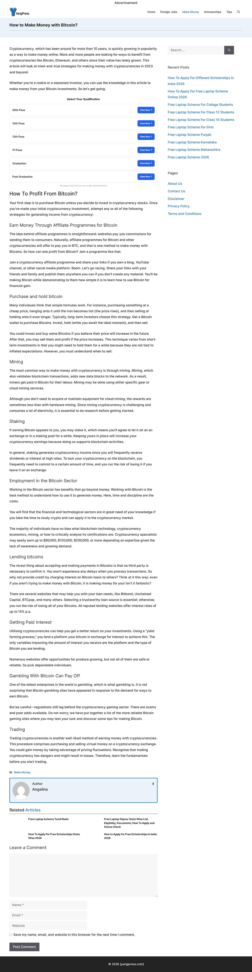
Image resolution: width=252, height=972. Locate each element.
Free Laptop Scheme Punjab (189, 135)
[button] (239, 12)
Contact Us (176, 191)
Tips (229, 12)
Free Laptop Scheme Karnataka (192, 142)
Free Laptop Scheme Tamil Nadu (48, 819)
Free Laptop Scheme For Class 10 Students (201, 120)
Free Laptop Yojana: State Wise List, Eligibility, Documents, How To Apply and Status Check (129, 822)
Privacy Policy (179, 206)
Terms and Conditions (184, 214)
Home (151, 12)
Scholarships (212, 12)
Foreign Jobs (168, 12)
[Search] (229, 50)
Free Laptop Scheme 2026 (188, 157)
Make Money (190, 12)
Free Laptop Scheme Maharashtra (194, 150)
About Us (175, 184)
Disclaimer (176, 199)
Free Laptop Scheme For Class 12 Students (201, 112)
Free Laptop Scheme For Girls (191, 127)
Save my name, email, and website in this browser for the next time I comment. (74, 935)
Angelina (40, 789)
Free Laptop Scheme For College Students (200, 105)
